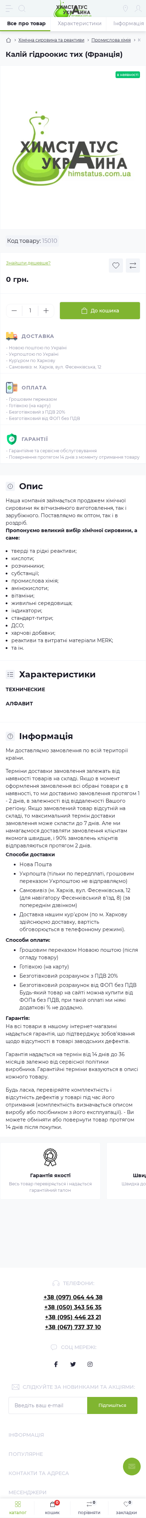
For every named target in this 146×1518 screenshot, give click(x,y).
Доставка (38, 336)
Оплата (34, 387)
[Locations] (125, 8)
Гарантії (35, 439)
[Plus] (46, 311)
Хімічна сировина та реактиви (51, 40)
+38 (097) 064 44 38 (73, 1297)
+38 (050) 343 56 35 (73, 1307)
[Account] (138, 8)
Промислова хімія (111, 40)
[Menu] (9, 8)
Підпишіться (112, 1405)
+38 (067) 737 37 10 (73, 1327)
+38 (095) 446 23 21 (73, 1317)
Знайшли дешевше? (28, 263)
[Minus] (14, 311)
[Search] (22, 8)
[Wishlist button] (116, 265)
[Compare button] (133, 265)
